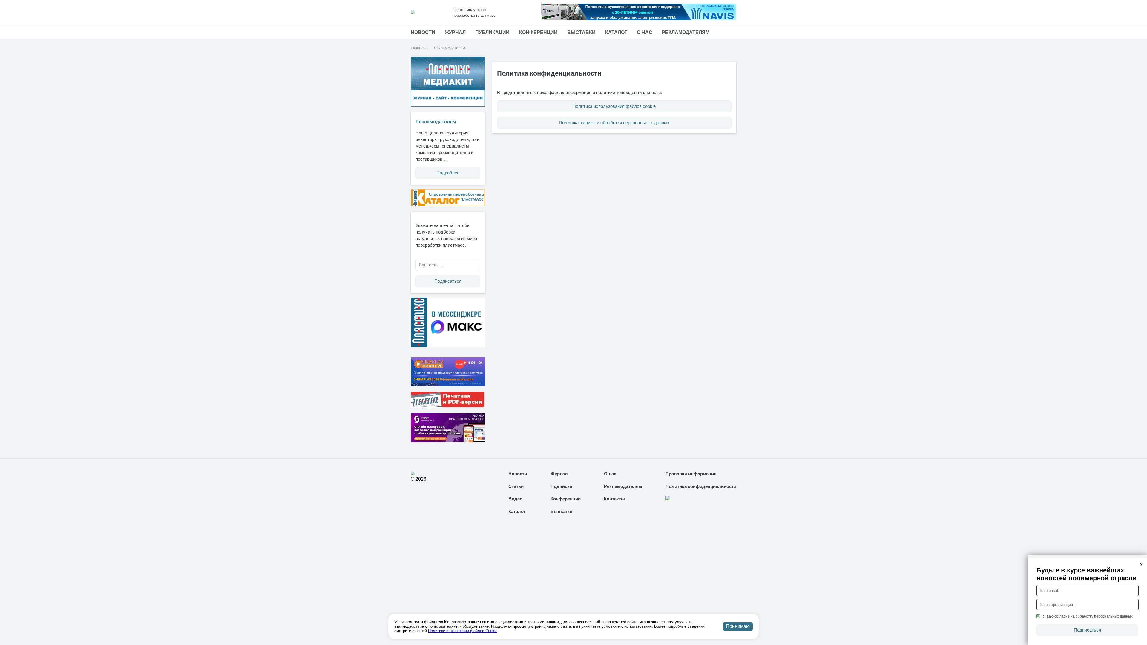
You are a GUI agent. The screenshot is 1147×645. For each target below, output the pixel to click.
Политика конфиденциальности (700, 486)
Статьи (516, 486)
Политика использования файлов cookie (614, 106)
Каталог (616, 32)
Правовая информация (691, 473)
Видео (515, 498)
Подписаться (447, 281)
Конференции (538, 32)
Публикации (492, 32)
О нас (644, 32)
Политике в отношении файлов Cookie (462, 631)
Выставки (581, 32)
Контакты (614, 498)
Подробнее (447, 172)
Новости (423, 32)
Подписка (561, 486)
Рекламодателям (685, 32)
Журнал (455, 32)
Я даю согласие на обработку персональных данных (1088, 616)
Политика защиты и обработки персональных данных (614, 122)
